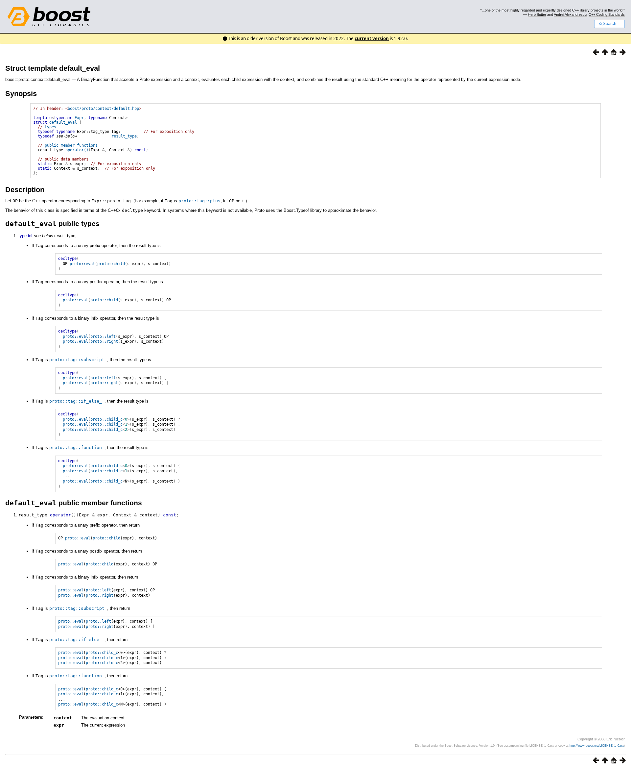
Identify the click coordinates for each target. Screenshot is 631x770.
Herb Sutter (537, 14)
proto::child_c (106, 419)
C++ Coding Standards (607, 14)
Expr (79, 117)
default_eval (63, 122)
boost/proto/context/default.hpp (103, 108)
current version (372, 38)
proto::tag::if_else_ (75, 401)
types (50, 127)
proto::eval (82, 263)
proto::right (104, 341)
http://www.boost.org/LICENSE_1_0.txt (597, 745)
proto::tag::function (75, 447)
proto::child (111, 263)
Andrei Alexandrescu (570, 14)
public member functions (71, 145)
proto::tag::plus (199, 200)
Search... (611, 23)
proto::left (103, 336)
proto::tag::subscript (77, 359)
